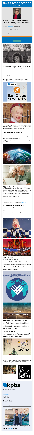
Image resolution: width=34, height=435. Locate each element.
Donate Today (17, 40)
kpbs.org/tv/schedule (5, 393)
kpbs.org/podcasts (24, 80)
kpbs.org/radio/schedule (6, 394)
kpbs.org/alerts (4, 391)
